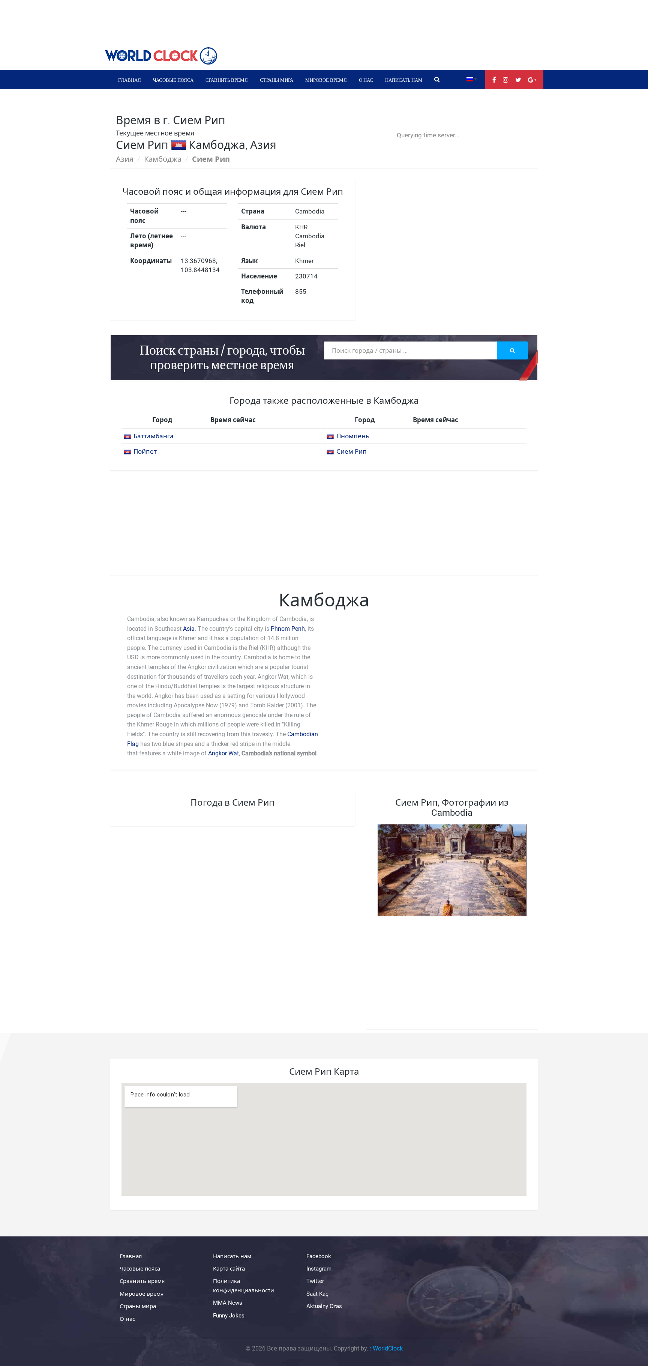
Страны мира (276, 79)
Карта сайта (229, 1268)
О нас (366, 79)
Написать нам (404, 79)
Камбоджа (163, 159)
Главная (129, 79)
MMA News (227, 1302)
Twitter (315, 1281)
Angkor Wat (223, 753)
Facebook (318, 1256)
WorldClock (388, 1348)
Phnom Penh (288, 628)
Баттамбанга (154, 436)
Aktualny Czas (324, 1306)
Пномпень (352, 436)
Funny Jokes (228, 1315)
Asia (189, 628)
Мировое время (326, 79)
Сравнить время (227, 79)
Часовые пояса (173, 79)
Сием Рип (351, 451)
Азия (125, 159)
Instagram (319, 1268)
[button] (472, 79)
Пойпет (145, 451)
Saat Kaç (317, 1293)
